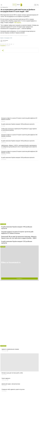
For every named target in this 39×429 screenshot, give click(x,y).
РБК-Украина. (17, 22)
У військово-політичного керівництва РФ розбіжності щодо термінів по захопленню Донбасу (19, 129)
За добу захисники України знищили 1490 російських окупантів (16, 227)
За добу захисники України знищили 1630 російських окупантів (17, 157)
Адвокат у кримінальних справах (10, 349)
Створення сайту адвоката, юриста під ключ (13, 389)
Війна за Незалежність (11, 262)
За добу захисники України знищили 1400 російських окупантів (17, 124)
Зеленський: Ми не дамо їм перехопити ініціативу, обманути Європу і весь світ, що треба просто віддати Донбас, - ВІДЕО (18, 237)
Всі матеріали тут (19, 278)
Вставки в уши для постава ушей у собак (12, 373)
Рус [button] (35, 4)
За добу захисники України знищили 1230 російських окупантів (16, 242)
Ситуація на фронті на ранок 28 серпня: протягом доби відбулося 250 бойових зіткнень (19, 152)
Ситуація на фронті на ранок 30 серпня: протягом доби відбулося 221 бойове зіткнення (19, 118)
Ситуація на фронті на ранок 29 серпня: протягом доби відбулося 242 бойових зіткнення (19, 135)
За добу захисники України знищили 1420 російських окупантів (17, 141)
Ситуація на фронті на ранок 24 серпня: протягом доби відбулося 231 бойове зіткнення (17, 232)
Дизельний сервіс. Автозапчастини (11, 384)
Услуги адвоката (6, 378)
